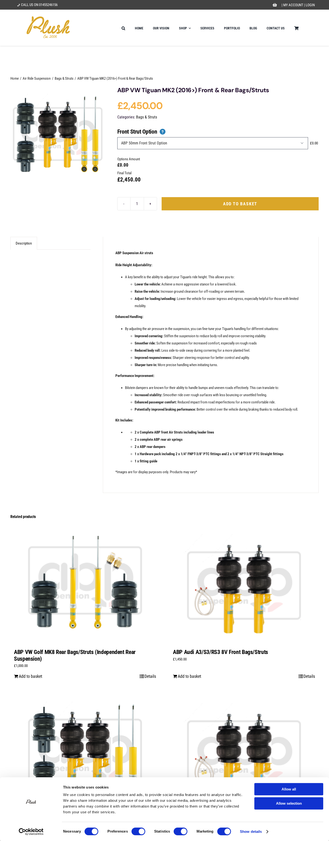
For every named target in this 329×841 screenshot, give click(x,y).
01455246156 (48, 5)
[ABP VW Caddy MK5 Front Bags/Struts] (244, 753)
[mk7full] (57, 134)
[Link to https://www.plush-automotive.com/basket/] (275, 5)
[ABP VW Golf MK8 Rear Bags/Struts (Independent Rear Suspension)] (85, 584)
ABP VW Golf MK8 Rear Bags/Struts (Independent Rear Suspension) (75, 655)
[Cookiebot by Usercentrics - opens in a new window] (31, 831)
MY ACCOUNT (293, 5)
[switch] (138, 831)
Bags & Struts (146, 117)
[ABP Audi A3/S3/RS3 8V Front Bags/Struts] (244, 584)
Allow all (289, 789)
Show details (251, 831)
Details (150, 676)
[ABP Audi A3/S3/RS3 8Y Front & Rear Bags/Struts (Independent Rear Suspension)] (85, 753)
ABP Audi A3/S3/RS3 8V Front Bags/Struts (220, 652)
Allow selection (289, 803)
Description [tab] (24, 243)
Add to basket (240, 203)
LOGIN (310, 5)
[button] (123, 27)
